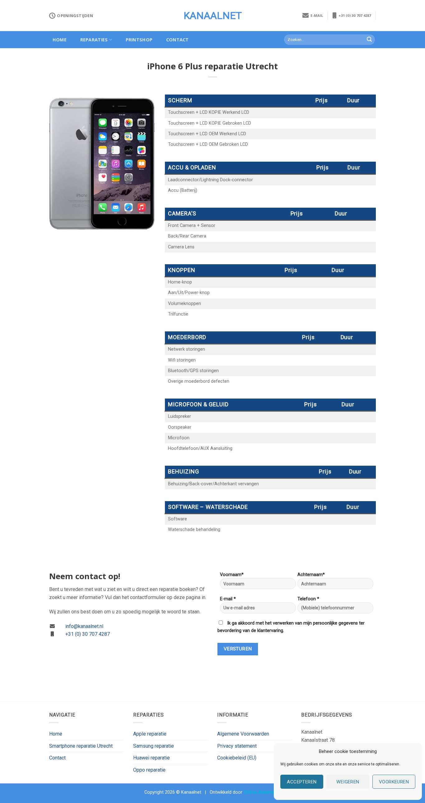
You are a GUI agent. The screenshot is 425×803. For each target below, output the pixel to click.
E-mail (316, 15)
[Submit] (369, 40)
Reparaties (94, 40)
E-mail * (228, 599)
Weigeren (347, 782)
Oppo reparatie (149, 770)
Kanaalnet (213, 16)
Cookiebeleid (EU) (236, 758)
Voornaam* (232, 574)
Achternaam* (311, 574)
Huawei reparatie (151, 758)
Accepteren (302, 782)
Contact (177, 40)
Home (60, 40)
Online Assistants (262, 792)
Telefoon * (308, 599)
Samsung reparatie (153, 746)
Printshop (139, 40)
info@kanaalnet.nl (84, 626)
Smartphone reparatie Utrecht (81, 746)
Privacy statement (237, 746)
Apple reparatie (149, 734)
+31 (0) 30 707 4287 (354, 15)
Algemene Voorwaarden (243, 734)
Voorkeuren (394, 782)
